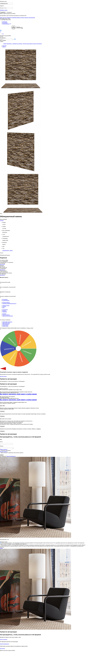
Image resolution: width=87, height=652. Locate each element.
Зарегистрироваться (11, 456)
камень (11, 250)
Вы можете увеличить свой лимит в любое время (18, 394)
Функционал (5, 309)
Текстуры (4, 45)
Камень (4, 46)
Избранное (9, 17)
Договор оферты (6, 302)
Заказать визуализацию (29, 17)
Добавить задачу (3, 10)
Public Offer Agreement (7, 321)
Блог (3, 307)
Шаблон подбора (20, 17)
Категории (4, 21)
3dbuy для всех (3, 17)
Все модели (5, 22)
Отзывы (4, 306)
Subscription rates (6, 322)
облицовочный (5, 250)
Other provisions (5, 324)
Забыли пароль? (3, 449)
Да (1, 405)
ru (0, 31)
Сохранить (2, 12)
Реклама (4, 313)
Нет (3, 405)
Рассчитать (2, 264)
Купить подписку (6, 314)
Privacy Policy (5, 326)
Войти (1, 455)
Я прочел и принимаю (6, 450)
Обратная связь (5, 305)
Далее (1, 548)
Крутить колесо (3, 376)
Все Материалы (6, 23)
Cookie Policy (5, 325)
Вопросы (4, 310)
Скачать (2, 220)
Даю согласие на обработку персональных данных (12, 452)
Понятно (2, 411)
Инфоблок (14, 17)
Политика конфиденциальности (9, 303)
